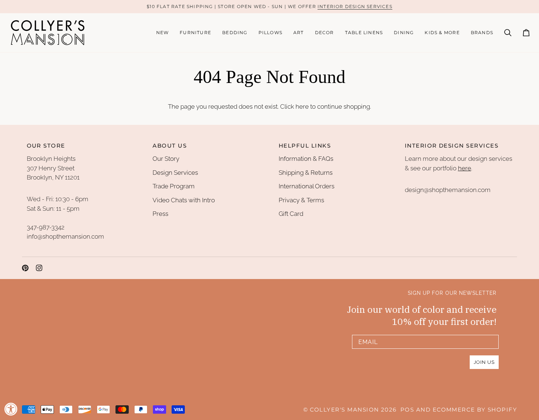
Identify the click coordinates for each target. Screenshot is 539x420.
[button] (195, 32)
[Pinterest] (25, 268)
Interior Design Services (355, 6)
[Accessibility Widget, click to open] (11, 409)
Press (160, 213)
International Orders (306, 186)
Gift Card (291, 213)
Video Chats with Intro (184, 200)
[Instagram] (39, 268)
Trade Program (174, 186)
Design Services (175, 172)
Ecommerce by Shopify (475, 409)
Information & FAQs (306, 158)
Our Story (166, 158)
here (302, 106)
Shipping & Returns (306, 172)
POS (407, 409)
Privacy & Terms (301, 200)
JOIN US (484, 362)
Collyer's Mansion (344, 409)
